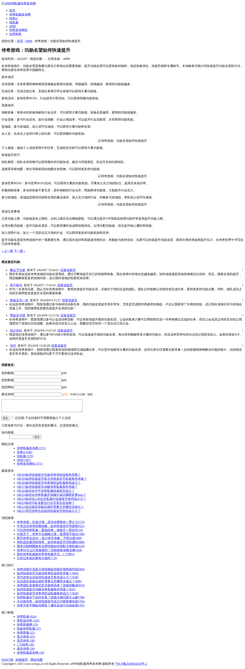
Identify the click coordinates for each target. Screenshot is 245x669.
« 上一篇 (7, 251)
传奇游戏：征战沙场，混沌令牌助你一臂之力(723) (51, 522)
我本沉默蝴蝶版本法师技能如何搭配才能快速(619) (51, 546)
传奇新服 (26, 632)
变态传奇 (26, 640)
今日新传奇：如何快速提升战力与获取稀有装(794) (51, 601)
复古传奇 (26, 636)
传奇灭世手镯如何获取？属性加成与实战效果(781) (51, 605)
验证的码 (8, 394)
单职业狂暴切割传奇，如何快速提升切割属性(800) (51, 542)
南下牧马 (16, 285)
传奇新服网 (27, 624)
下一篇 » (19, 251)
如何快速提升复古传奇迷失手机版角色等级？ (52, 478)
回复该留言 (68, 270)
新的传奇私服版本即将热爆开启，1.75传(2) (46, 554)
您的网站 (8, 387)
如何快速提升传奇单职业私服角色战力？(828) (47, 593)
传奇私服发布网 (20, 14)
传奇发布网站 (18, 30)
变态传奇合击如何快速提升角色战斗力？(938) (47, 577)
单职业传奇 (28, 620)
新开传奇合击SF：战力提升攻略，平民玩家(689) (49, 538)
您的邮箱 (8, 380)
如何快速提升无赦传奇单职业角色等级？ (49, 474)
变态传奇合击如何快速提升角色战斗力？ (49, 511)
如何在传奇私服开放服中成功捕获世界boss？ (51, 494)
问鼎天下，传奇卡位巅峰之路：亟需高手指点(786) (51, 534)
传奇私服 (26, 616)
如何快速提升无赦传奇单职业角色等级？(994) (47, 573)
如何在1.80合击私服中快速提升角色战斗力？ (51, 498)
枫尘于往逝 (17, 270)
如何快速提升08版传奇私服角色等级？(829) (46, 589)
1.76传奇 (25, 644)
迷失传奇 (26, 648)
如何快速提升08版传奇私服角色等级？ (47, 486)
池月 (13, 345)
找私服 (13, 22)
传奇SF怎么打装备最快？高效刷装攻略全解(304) (49, 550)
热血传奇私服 (29, 628)
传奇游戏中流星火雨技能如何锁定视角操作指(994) (51, 569)
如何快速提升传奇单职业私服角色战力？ (49, 482)
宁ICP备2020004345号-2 (131, 663)
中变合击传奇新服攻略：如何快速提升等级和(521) (51, 526)
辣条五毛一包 (19, 300)
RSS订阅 (7, 659)
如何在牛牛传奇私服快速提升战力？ (46, 490)
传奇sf (13, 18)
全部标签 (15, 34)
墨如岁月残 (17, 315)
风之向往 (16, 330)
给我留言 (22, 659)
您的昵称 (8, 373)
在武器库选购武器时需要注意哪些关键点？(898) (49, 581)
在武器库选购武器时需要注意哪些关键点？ (50, 506)
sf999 (12, 26)
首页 (12, 10)
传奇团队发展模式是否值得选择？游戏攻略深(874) (51, 585)
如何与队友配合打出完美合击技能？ (46, 502)
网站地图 (36, 659)
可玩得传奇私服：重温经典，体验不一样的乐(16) (50, 530)
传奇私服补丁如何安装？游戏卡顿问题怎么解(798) (51, 597)
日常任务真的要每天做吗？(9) (37, 558)
